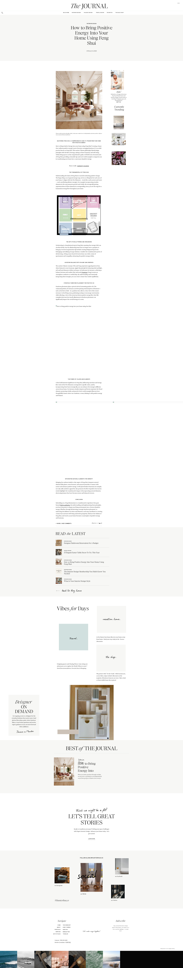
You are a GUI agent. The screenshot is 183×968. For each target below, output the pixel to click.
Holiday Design (67, 550)
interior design (124, 925)
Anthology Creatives (83, 166)
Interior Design (91, 23)
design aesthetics (65, 505)
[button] (178, 3)
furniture (84, 272)
